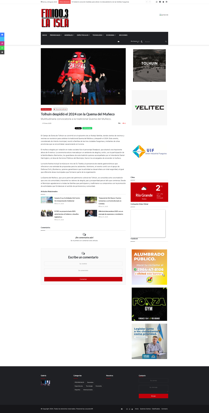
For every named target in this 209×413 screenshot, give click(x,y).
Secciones (123, 35)
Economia (110, 35)
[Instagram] (2, 43)
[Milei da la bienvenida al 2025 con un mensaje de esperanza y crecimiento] (91, 213)
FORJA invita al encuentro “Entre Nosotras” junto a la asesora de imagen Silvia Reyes (101, 2)
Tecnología (97, 35)
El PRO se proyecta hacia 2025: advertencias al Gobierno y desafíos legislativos (67, 214)
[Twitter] (2, 39)
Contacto (142, 375)
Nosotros (109, 375)
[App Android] (2, 52)
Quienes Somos (145, 409)
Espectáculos (82, 35)
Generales (68, 35)
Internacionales (88, 390)
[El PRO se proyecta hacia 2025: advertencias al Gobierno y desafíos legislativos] (47, 213)
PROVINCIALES (55, 35)
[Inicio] (55, 17)
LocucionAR (89, 409)
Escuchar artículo (61, 109)
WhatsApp (88, 128)
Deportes (77, 390)
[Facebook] (2, 35)
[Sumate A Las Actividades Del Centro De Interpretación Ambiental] (47, 200)
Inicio (44, 35)
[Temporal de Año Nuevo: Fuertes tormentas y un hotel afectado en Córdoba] (91, 200)
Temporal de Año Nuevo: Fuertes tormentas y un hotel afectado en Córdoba (110, 201)
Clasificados (156, 409)
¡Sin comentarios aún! (84, 237)
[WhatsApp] (2, 48)
